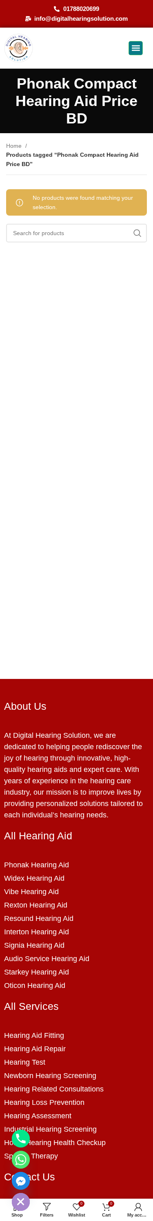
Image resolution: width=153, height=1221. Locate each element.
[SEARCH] (137, 233)
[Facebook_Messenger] (21, 1181)
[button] (135, 48)
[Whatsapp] (21, 1160)
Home (14, 146)
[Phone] (21, 1139)
